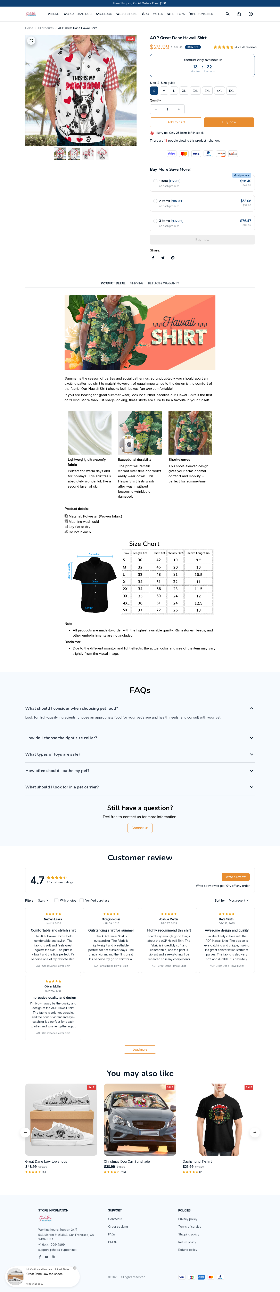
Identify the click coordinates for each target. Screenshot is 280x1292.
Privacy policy (187, 1219)
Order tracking (118, 1226)
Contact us (115, 1219)
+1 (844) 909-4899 (51, 1244)
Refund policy (187, 1249)
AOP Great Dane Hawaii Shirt (53, 965)
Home (29, 28)
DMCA (112, 1242)
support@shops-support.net (57, 1249)
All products (46, 28)
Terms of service (189, 1226)
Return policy (187, 1242)
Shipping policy (188, 1234)
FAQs (111, 1234)
